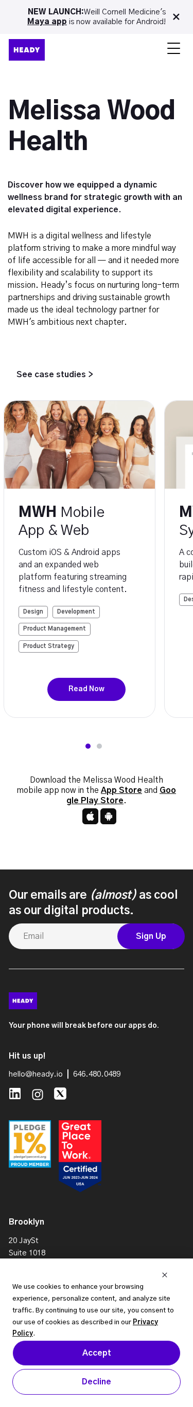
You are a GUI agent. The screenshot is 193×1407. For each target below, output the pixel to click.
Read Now (86, 689)
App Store (121, 790)
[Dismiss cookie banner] (165, 1276)
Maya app (47, 22)
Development (76, 612)
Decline (96, 1382)
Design (33, 612)
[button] (88, 746)
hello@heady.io (36, 1074)
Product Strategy (48, 646)
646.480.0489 (96, 1074)
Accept (96, 1353)
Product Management (54, 629)
